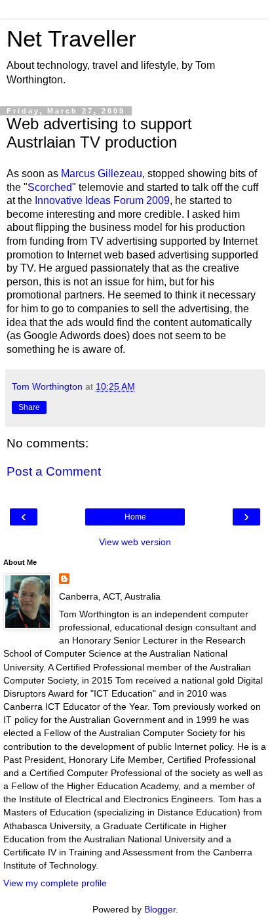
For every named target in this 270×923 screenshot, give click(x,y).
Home (135, 517)
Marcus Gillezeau (101, 173)
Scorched (50, 187)
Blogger (160, 909)
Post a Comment (54, 471)
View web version (135, 542)
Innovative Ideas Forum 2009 (102, 200)
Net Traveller (71, 38)
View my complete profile (55, 883)
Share (29, 407)
